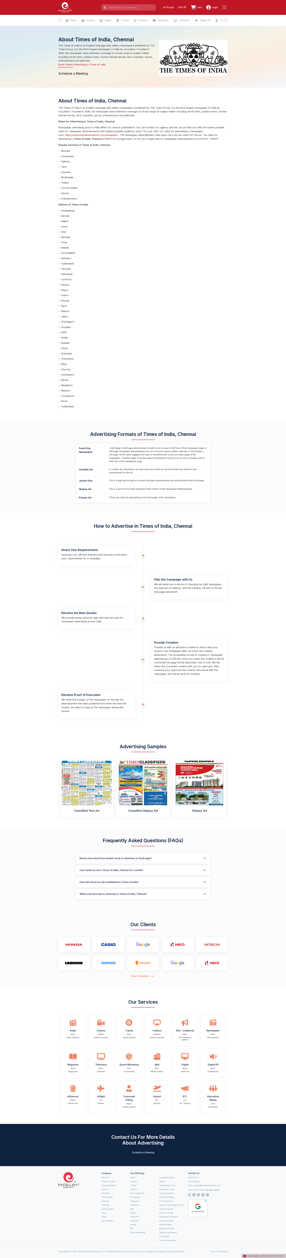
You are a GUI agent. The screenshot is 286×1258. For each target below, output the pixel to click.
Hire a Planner (194, 1181)
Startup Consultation (168, 1232)
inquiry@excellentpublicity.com (207, 1185)
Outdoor (143, 20)
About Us (106, 1177)
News (104, 1217)
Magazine (163, 20)
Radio (73, 20)
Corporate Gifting (166, 1177)
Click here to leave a (203, 1190)
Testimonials (107, 1197)
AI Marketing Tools (167, 1185)
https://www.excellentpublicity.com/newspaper (91, 135)
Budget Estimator (166, 1228)
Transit (124, 20)
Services (105, 1201)
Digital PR (205, 20)
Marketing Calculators (168, 1217)
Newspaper (135, 1197)
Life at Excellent (109, 1185)
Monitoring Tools (166, 1189)
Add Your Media (166, 1209)
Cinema (90, 20)
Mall (132, 1209)
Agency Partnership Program (171, 1205)
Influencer (134, 1221)
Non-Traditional (137, 1193)
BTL (132, 1228)
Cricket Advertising (167, 1240)
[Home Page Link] (65, 7)
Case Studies (107, 1221)
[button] (225, 7)
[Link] (68, 1180)
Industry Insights (166, 1221)
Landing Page (108, 1209)
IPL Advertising (165, 1201)
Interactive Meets (167, 1197)
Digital (107, 20)
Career (105, 1189)
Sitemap (105, 1205)
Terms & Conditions (219, 1251)
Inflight (133, 1225)
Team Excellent (108, 1181)
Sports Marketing (137, 1232)
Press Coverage (166, 1213)
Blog (104, 1213)
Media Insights (165, 1225)
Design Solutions (166, 1193)
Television (184, 20)
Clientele (105, 1193)
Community (164, 1236)
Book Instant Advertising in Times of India (81, 64)
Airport (162, 1181)
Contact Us (193, 1177)
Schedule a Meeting (73, 73)
